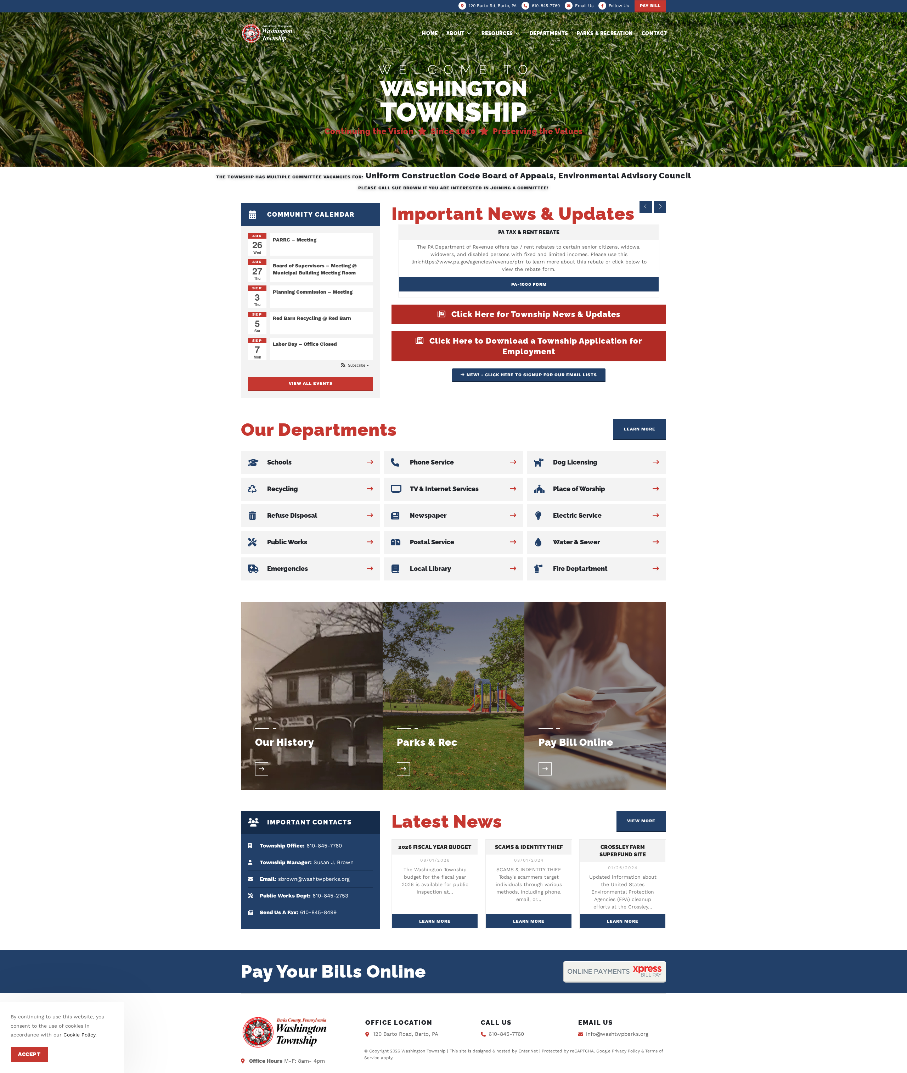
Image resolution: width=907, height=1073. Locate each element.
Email (584, 5)
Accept (29, 1054)
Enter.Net (528, 1051)
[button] (354, 365)
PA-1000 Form (529, 284)
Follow (619, 5)
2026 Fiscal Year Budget (435, 847)
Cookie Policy (79, 1035)
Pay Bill (650, 5)
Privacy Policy (626, 1051)
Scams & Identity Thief (529, 847)
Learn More (435, 921)
